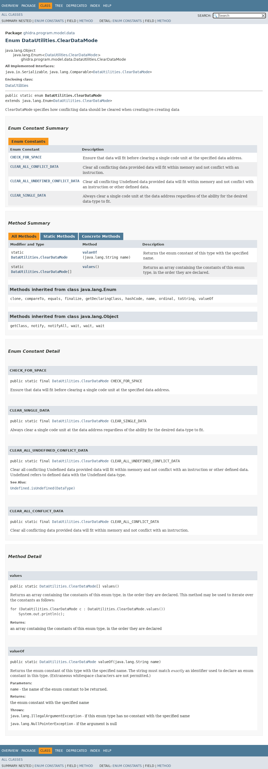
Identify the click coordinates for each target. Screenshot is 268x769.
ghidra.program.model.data (49, 33)
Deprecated (76, 6)
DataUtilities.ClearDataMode (71, 55)
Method (86, 21)
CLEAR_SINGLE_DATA (28, 195)
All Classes (12, 14)
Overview (10, 6)
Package (28, 6)
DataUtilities (16, 85)
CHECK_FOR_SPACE (26, 157)
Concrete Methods (101, 236)
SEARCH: (204, 16)
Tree (59, 6)
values (88, 267)
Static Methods (59, 236)
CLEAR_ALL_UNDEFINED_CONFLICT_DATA (44, 181)
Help (107, 6)
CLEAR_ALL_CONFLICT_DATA (34, 166)
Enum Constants (49, 21)
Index (95, 6)
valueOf (89, 252)
